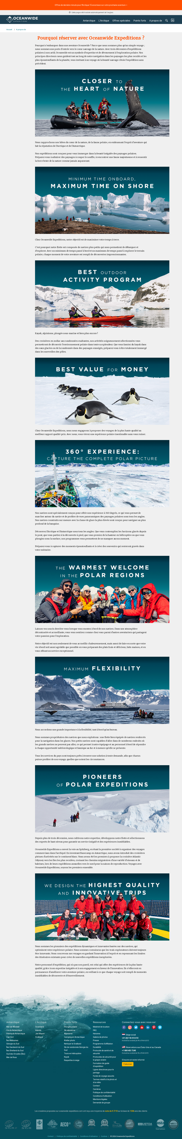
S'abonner (127, 1064)
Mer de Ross (11, 1057)
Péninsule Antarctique (15, 1034)
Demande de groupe (101, 1103)
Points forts (140, 20)
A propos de (155, 20)
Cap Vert (10, 1037)
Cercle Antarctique (14, 1030)
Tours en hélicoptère (72, 1053)
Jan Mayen (40, 1034)
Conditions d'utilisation (102, 1096)
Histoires (96, 1034)
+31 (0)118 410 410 (130, 1038)
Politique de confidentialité (104, 1092)
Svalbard (39, 1037)
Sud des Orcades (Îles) (15, 1054)
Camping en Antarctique (74, 1037)
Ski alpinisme (69, 1030)
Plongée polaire (70, 1027)
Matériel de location (101, 1027)
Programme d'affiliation (103, 1044)
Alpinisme (68, 1034)
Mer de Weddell (12, 1027)
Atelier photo (69, 1040)
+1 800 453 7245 (129, 1050)
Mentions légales (100, 1099)
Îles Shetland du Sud (14, 1050)
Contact (96, 1086)
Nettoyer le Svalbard (72, 1044)
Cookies (104, 1136)
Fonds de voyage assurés (103, 1076)
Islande (38, 1030)
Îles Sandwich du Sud (15, 1047)
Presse (96, 1040)
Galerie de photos (100, 1037)
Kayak (66, 1057)
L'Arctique (104, 20)
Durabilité (97, 1047)
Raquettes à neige (71, 1060)
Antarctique (89, 20)
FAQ (94, 1030)
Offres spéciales (121, 20)
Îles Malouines (12, 1040)
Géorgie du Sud (12, 1044)
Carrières (97, 1089)
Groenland (39, 1027)
